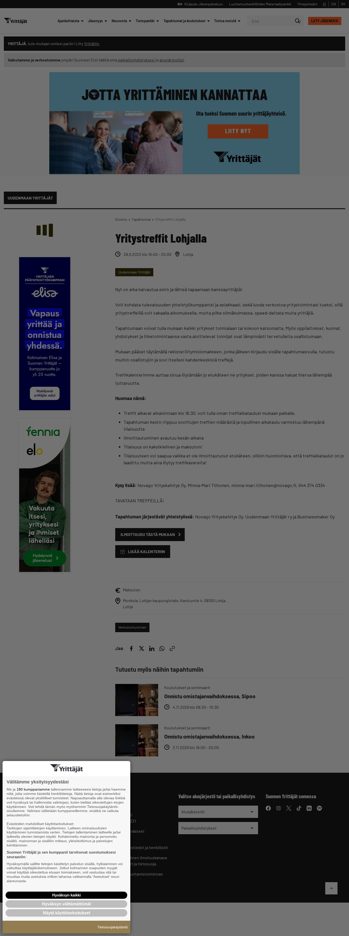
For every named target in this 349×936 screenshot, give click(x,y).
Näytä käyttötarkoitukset (66, 913)
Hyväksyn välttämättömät (66, 904)
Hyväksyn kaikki (66, 895)
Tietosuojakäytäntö (112, 927)
